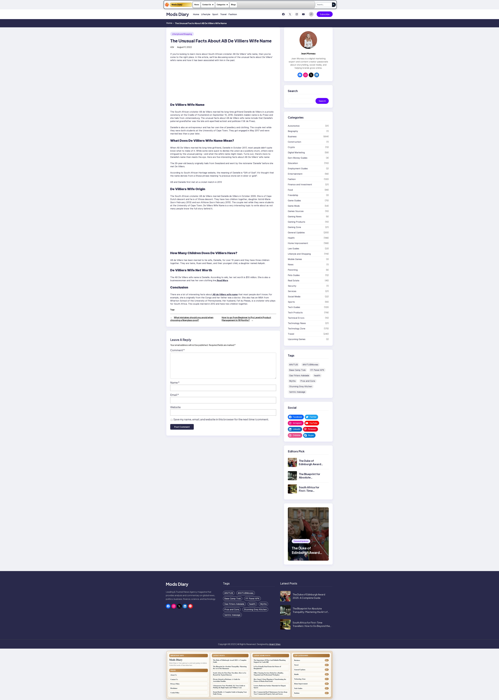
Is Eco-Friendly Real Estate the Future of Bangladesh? (267, 667)
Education (293, 163)
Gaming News (294, 216)
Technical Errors (296, 318)
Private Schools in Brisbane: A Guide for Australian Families (226, 680)
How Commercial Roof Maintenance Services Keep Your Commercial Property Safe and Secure (270, 693)
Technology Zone (296, 328)
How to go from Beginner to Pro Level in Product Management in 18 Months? (246, 319)
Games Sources (296, 211)
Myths (292, 381)
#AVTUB (293, 364)
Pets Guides (294, 275)
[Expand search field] (311, 14)
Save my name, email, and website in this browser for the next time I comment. (221, 419)
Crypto (291, 147)
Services (292, 291)
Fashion (292, 179)
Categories (221, 5)
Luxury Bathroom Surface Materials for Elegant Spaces (270, 687)
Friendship (293, 195)
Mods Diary (177, 5)
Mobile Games (295, 259)
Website (175, 407)
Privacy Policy (175, 684)
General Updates (296, 232)
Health (291, 238)
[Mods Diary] (167, 4)
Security (292, 286)
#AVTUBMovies (310, 364)
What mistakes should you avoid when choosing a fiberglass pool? (191, 319)
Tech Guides (294, 307)
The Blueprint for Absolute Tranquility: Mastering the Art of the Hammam (310, 611)
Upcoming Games (296, 339)
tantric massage (297, 392)
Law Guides (293, 248)
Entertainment (295, 174)
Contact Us (206, 5)
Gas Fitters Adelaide (299, 375)
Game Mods (294, 206)
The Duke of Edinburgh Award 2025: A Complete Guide (310, 465)
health (317, 375)
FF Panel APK (317, 370)
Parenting (293, 270)
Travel (291, 334)
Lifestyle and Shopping (182, 34)
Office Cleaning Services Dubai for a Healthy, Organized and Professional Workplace (268, 674)
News (290, 264)
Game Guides (294, 200)
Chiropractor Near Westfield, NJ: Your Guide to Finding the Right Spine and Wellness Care (229, 687)
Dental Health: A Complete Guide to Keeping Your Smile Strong (230, 693)
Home (196, 5)
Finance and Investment (300, 184)
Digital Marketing (296, 152)
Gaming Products (296, 222)
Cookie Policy (174, 693)
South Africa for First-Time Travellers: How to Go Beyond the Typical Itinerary (311, 626)
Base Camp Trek (297, 370)
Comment (177, 350)
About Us (173, 675)
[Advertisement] (223, 81)
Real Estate (293, 280)
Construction (294, 142)
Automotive (294, 126)
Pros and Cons (307, 381)
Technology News (297, 323)
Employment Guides (298, 168)
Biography (293, 131)
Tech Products (295, 312)
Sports (291, 302)
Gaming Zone (294, 227)
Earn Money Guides (297, 158)
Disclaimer (173, 688)
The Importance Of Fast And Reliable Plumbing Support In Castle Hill (270, 661)
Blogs (233, 5)
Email (174, 394)
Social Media (294, 296)
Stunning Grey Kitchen (300, 386)
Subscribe (325, 14)
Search (322, 101)
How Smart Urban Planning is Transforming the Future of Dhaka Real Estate (270, 680)
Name (174, 382)
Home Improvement (298, 243)
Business (292, 136)
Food (290, 190)
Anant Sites (274, 644)
